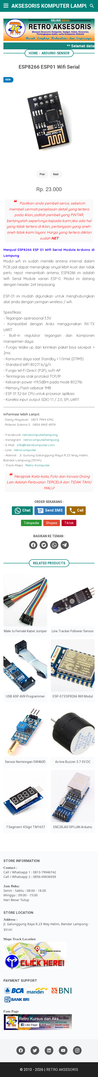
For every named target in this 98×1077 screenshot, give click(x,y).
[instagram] (77, 1050)
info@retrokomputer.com (36, 445)
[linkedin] (49, 1050)
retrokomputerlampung (40, 435)
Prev (42, 174)
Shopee (51, 523)
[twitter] (44, 545)
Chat (26, 510)
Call (79, 510)
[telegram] (65, 545)
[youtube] (63, 1050)
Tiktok (69, 523)
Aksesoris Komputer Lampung (53, 6)
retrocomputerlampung (41, 440)
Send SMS (53, 510)
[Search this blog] (92, 6)
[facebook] (33, 545)
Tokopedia (31, 523)
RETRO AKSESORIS (62, 1069)
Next (56, 174)
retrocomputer (25, 450)
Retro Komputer (38, 465)
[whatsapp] (54, 545)
